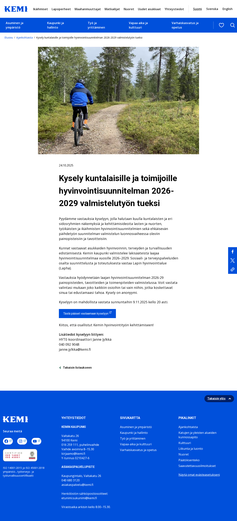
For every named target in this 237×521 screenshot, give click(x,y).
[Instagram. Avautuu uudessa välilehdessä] (22, 441)
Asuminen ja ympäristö (14, 25)
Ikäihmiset (40, 9)
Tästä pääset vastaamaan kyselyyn (85, 313)
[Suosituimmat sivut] (221, 25)
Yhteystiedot (174, 9)
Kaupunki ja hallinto (55, 25)
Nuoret (129, 9)
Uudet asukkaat (149, 9)
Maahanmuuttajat (88, 9)
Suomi (197, 9)
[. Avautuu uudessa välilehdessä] (232, 251)
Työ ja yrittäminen (96, 25)
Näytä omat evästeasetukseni (199, 475)
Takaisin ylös (216, 398)
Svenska (212, 9)
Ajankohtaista (24, 37)
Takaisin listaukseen (77, 367)
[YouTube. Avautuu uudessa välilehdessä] (36, 441)
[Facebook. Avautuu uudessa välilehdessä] (8, 441)
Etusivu (8, 37)
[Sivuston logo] (16, 8)
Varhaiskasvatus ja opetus (185, 25)
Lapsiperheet (61, 9)
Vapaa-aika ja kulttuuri (138, 25)
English (228, 9)
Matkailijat (112, 9)
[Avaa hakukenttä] (232, 25)
